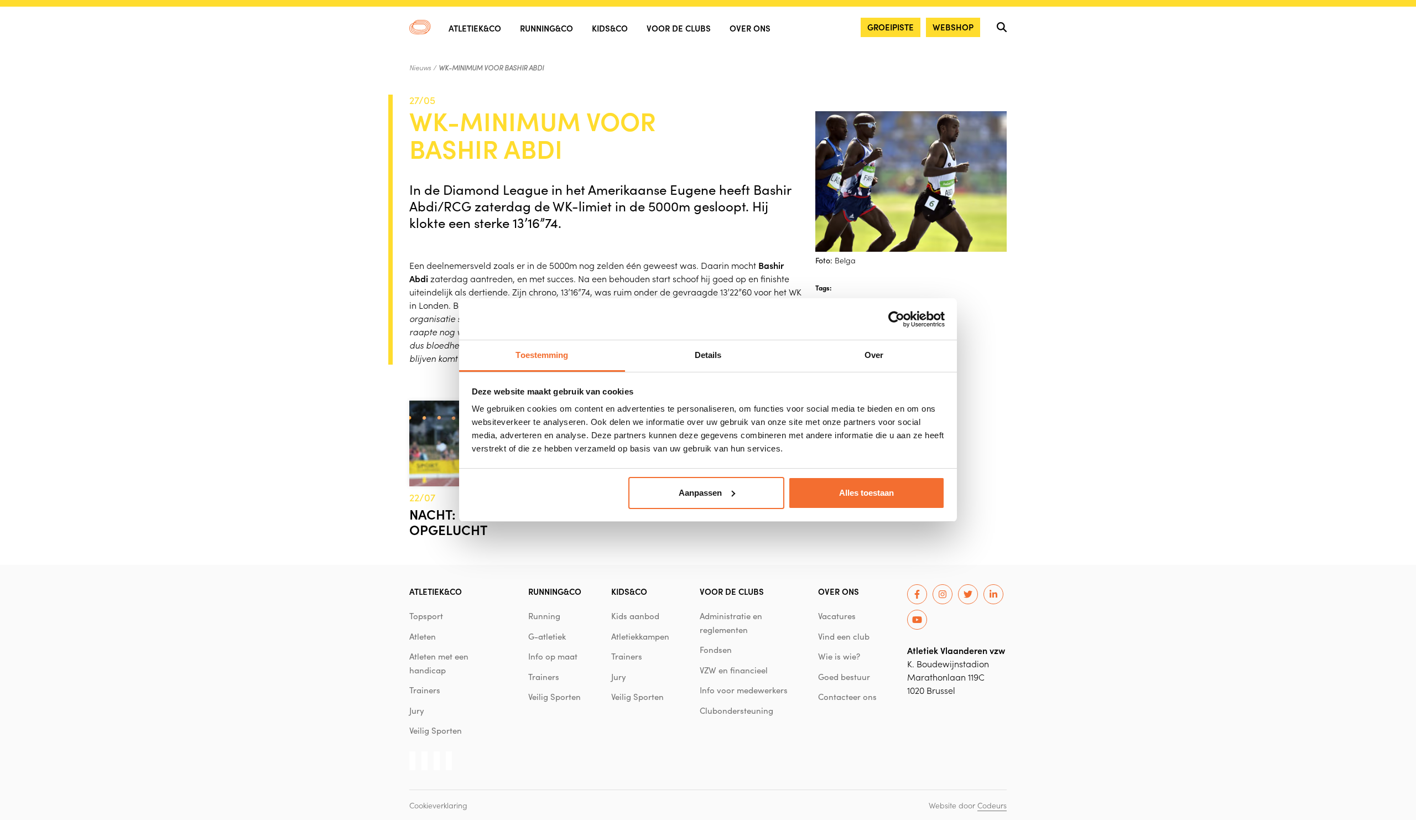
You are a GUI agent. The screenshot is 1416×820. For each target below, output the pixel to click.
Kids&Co (610, 28)
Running (544, 615)
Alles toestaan (866, 492)
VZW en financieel (734, 670)
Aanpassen (700, 492)
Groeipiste (890, 27)
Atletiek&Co (475, 28)
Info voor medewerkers (744, 690)
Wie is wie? (839, 656)
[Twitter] (968, 594)
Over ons (750, 28)
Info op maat (552, 656)
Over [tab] (874, 355)
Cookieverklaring (438, 805)
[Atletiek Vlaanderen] (420, 27)
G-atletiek (547, 636)
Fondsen (716, 649)
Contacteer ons (847, 696)
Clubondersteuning (736, 710)
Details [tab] (708, 355)
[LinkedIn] (993, 594)
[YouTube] (917, 620)
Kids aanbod (635, 615)
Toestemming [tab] (542, 355)
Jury (416, 710)
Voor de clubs (679, 28)
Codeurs (992, 805)
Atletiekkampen (640, 636)
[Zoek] (1002, 27)
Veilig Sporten (435, 730)
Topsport (426, 615)
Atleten (422, 636)
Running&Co (546, 28)
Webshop (953, 27)
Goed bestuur (844, 676)
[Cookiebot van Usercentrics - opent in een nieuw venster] (896, 319)
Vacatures (837, 615)
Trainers (424, 690)
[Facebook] (917, 594)
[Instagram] (942, 594)
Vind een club (844, 636)
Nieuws (420, 67)
